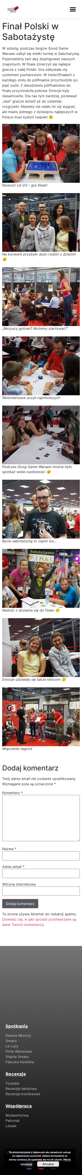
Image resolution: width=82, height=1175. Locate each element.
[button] (73, 9)
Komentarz (12, 793)
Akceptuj (48, 1164)
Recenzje (15, 1074)
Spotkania (16, 1026)
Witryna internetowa (19, 884)
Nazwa (9, 848)
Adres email (13, 866)
